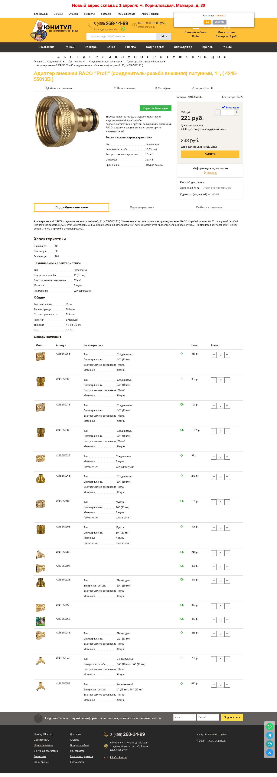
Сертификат (165, 88)
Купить (210, 154)
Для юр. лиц (40, 14)
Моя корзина (226, 32)
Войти (196, 36)
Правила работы (43, 745)
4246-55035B (63, 683)
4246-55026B (63, 475)
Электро (91, 47)
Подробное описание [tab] (71, 207)
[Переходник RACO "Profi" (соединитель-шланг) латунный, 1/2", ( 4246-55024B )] (40, 635)
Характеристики (142, 207)
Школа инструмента (81, 756)
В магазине (46, 47)
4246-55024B (63, 632)
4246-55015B (63, 605)
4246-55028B (63, 552)
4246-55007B (63, 404)
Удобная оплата (126, 14)
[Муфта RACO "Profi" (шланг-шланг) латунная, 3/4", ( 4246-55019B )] (40, 529)
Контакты (89, 14)
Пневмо (130, 47)
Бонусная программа (46, 750)
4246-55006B (63, 379)
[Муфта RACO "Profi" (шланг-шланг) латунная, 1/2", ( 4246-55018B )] (40, 503)
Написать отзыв (126, 88)
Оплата (74, 739)
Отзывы (73, 14)
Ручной (69, 47)
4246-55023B (63, 455)
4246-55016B (63, 618)
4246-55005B (63, 353)
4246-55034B (63, 658)
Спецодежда (183, 47)
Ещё (228, 47)
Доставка (106, 14)
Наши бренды (41, 762)
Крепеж (207, 47)
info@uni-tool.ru (146, 26)
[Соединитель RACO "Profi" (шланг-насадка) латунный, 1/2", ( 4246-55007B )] (40, 407)
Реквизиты (40, 756)
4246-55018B (63, 501)
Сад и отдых (155, 47)
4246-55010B (63, 565)
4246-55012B (63, 579)
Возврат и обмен (79, 745)
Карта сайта (77, 762)
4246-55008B (63, 430)
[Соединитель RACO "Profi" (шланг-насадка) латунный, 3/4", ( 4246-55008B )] (40, 432)
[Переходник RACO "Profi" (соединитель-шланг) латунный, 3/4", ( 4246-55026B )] (40, 478)
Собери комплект (209, 207)
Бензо (111, 47)
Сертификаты (41, 739)
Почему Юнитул (43, 734)
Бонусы (58, 14)
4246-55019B (63, 526)
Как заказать (77, 750)
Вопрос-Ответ (204, 88)
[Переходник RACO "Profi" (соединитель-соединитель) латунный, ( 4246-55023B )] (40, 458)
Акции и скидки (150, 14)
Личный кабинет (195, 32)
